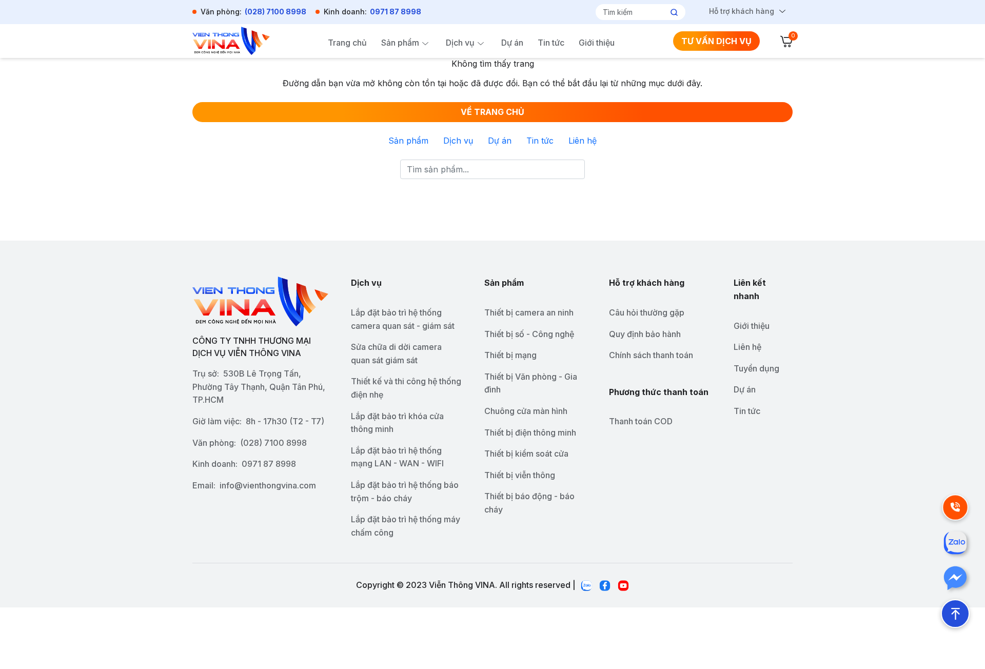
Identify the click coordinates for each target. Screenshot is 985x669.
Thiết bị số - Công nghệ (529, 334)
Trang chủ (347, 42)
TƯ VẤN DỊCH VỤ (716, 41)
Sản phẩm (400, 42)
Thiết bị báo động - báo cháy (529, 503)
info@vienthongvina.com (268, 485)
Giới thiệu (597, 42)
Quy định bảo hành (645, 334)
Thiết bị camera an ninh (529, 312)
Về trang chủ (492, 112)
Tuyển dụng (756, 368)
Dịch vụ (460, 42)
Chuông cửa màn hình (525, 411)
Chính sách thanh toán (651, 355)
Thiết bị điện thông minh (530, 432)
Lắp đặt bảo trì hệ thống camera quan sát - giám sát (403, 319)
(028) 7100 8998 (275, 11)
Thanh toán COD (641, 421)
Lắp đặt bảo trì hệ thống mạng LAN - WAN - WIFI (397, 457)
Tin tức (551, 42)
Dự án (512, 42)
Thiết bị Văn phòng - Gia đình (530, 383)
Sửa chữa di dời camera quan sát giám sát (396, 353)
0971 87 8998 (395, 11)
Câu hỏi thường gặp (646, 312)
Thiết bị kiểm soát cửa (526, 453)
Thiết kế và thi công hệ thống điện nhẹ (406, 388)
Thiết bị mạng (510, 355)
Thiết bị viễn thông (519, 475)
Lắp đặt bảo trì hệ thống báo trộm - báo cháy (405, 491)
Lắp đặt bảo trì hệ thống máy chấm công (405, 526)
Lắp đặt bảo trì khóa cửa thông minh (397, 423)
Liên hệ (582, 140)
